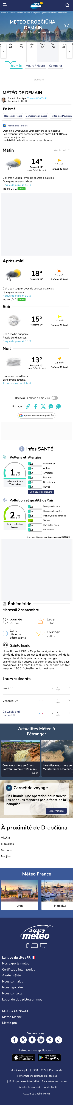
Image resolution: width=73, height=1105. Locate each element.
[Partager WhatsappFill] (58, 406)
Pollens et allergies (25, 457)
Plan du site (55, 1070)
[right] (69, 51)
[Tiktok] (58, 1039)
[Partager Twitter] (43, 406)
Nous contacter (13, 993)
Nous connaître (13, 981)
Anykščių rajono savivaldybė (44, 12)
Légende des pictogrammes (22, 999)
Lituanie (12, 12)
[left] (3, 51)
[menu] (5, 5)
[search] (67, 5)
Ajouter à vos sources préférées (39, 415)
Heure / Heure (35, 66)
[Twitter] (23, 1039)
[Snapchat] (32, 1039)
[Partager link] (28, 406)
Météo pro (9, 1023)
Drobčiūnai (62, 12)
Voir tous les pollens (41, 491)
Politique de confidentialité (24, 1081)
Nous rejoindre (12, 987)
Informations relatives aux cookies (38, 1076)
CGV (43, 1070)
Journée (16, 66)
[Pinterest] (49, 1039)
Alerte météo (11, 975)
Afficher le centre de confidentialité (38, 1087)
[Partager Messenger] (51, 406)
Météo (3, 12)
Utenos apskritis (23, 12)
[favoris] (66, 24)
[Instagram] (40, 1039)
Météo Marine (12, 1017)
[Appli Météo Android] (49, 1058)
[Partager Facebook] (35, 406)
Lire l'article (56, 811)
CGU (35, 1070)
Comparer (55, 66)
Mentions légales (20, 1070)
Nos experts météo (15, 963)
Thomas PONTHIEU (37, 98)
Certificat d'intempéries (18, 969)
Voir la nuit (60, 150)
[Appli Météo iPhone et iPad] (23, 1058)
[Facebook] (14, 1039)
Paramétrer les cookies (54, 1081)
